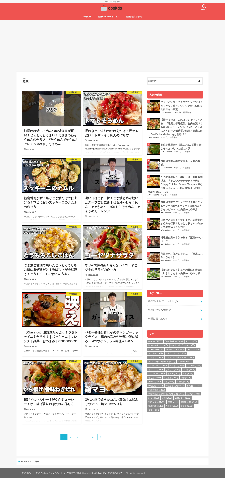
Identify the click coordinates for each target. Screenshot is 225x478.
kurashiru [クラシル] (182, 345)
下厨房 (174, 373)
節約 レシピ (156, 402)
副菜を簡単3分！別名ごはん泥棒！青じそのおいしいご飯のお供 (181, 146)
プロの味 (194, 365)
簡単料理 (155, 406)
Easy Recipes (174, 341)
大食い (154, 381)
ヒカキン (176, 365)
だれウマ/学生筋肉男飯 (161, 361)
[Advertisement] (112, 46)
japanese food (158, 345)
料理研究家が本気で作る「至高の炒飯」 (180, 163)
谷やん (172, 406)
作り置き (171, 378)
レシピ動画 (156, 373)
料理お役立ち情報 (134, 16)
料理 (169, 381)
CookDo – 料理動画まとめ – (111, 473)
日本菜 (193, 394)
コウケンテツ (157, 365)
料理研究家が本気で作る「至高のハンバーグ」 (182, 239)
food (191, 341)
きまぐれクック (176, 353)
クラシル (185, 361)
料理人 (183, 381)
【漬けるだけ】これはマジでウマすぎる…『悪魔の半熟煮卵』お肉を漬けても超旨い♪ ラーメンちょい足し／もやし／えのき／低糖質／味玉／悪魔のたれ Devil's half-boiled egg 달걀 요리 (175, 127)
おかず (193, 349)
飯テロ (187, 406)
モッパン (155, 369)
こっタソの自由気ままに (180, 357)
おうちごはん (175, 349)
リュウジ (173, 369)
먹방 (153, 410)
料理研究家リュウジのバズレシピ (166, 394)
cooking (155, 341)
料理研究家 (156, 390)
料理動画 (87, 16)
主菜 (188, 373)
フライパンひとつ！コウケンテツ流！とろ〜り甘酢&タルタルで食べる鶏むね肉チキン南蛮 (182, 106)
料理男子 (194, 386)
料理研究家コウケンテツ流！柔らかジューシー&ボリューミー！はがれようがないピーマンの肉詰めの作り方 (182, 206)
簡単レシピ (189, 402)
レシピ (189, 369)
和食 (186, 378)
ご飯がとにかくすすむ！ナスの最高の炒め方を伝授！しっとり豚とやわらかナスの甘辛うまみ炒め (182, 223)
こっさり (155, 357)
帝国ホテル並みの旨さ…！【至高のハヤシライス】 (182, 255)
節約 (167, 398)
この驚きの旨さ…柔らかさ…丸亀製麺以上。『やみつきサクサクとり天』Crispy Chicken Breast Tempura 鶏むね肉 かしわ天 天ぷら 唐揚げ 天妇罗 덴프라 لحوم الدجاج (175, 184)
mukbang (155, 349)
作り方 (154, 378)
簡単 (173, 402)
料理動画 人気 (175, 386)
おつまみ (155, 353)
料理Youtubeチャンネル (108, 16)
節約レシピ (183, 398)
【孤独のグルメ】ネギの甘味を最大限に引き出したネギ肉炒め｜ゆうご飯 (182, 272)
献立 (153, 398)
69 (92, 436)
